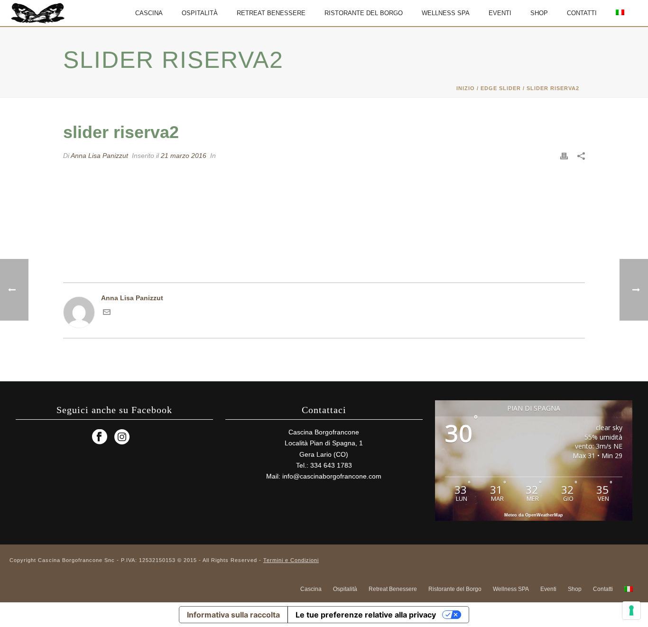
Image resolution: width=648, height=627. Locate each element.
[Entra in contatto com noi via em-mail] (107, 313)
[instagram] (122, 437)
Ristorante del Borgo (363, 13)
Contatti (582, 13)
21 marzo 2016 (183, 155)
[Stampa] (564, 155)
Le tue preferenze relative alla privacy (366, 614)
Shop (539, 13)
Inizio (465, 88)
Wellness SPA (446, 13)
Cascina (149, 13)
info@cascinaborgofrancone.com (331, 476)
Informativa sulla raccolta (233, 614)
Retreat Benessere (271, 13)
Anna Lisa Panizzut (99, 155)
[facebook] (99, 437)
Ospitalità (200, 13)
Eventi (500, 13)
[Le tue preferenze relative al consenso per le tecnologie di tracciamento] (631, 610)
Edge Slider (501, 88)
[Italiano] (620, 13)
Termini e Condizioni (291, 560)
